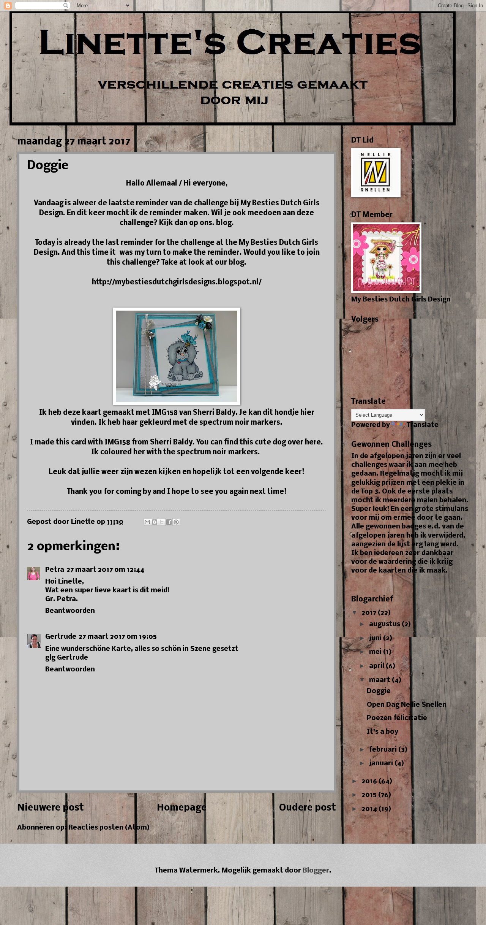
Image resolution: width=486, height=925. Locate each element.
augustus (385, 624)
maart (380, 680)
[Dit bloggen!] (154, 522)
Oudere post (307, 808)
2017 (369, 613)
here (313, 442)
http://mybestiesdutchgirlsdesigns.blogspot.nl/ (177, 282)
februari (383, 750)
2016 (370, 781)
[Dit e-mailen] (147, 522)
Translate (423, 425)
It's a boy (382, 732)
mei (376, 652)
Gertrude (60, 637)
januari (381, 763)
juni (376, 638)
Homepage (182, 808)
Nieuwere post (50, 808)
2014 (370, 809)
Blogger (316, 870)
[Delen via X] (162, 522)
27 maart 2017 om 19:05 (118, 637)
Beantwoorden (70, 611)
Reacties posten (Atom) (109, 827)
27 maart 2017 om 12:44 (105, 570)
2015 (369, 795)
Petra (54, 570)
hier (307, 413)
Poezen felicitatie (397, 718)
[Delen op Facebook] (169, 522)
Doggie (379, 691)
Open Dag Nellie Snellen (407, 705)
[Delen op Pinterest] (176, 522)
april (377, 666)
